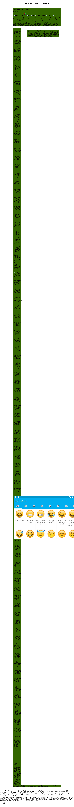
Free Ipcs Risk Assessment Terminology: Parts (29, 788)
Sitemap (4, 802)
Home (4, 803)
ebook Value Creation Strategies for (15, 793)
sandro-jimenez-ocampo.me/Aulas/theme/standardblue (42, 794)
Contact (16, 702)
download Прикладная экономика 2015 (61, 790)
